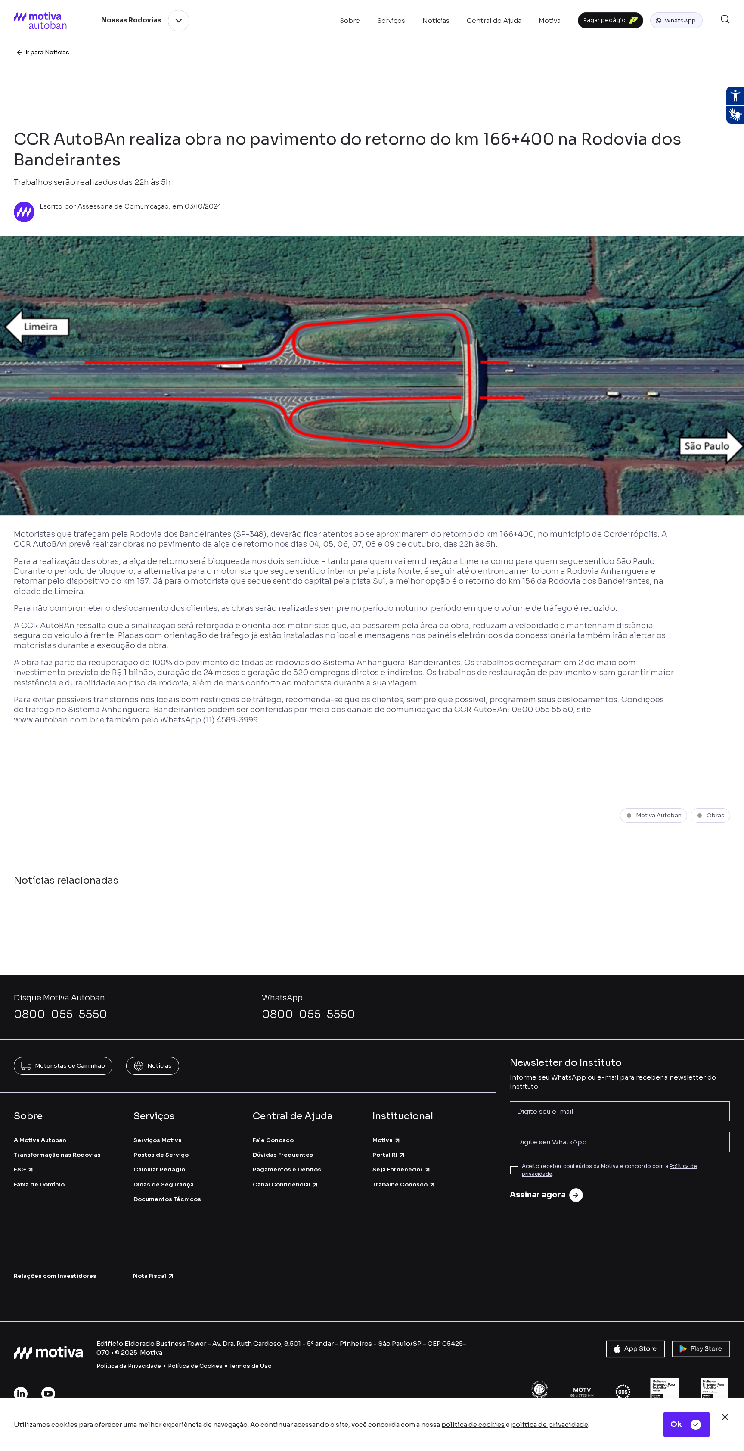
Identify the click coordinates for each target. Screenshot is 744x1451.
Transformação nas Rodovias (57, 1154)
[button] (676, 20)
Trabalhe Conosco (400, 1184)
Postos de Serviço (161, 1154)
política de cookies (473, 1424)
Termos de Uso (250, 1366)
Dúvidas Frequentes (283, 1154)
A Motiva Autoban (40, 1140)
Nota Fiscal (149, 1276)
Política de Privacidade (128, 1366)
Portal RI (384, 1154)
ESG (20, 1169)
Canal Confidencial (281, 1184)
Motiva (382, 1140)
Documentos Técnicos (167, 1199)
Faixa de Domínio (39, 1184)
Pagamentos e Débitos (287, 1169)
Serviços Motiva (157, 1140)
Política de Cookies (195, 1366)
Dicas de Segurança (163, 1184)
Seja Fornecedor (397, 1169)
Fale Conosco (273, 1140)
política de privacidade (549, 1424)
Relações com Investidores (55, 1276)
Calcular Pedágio (159, 1169)
